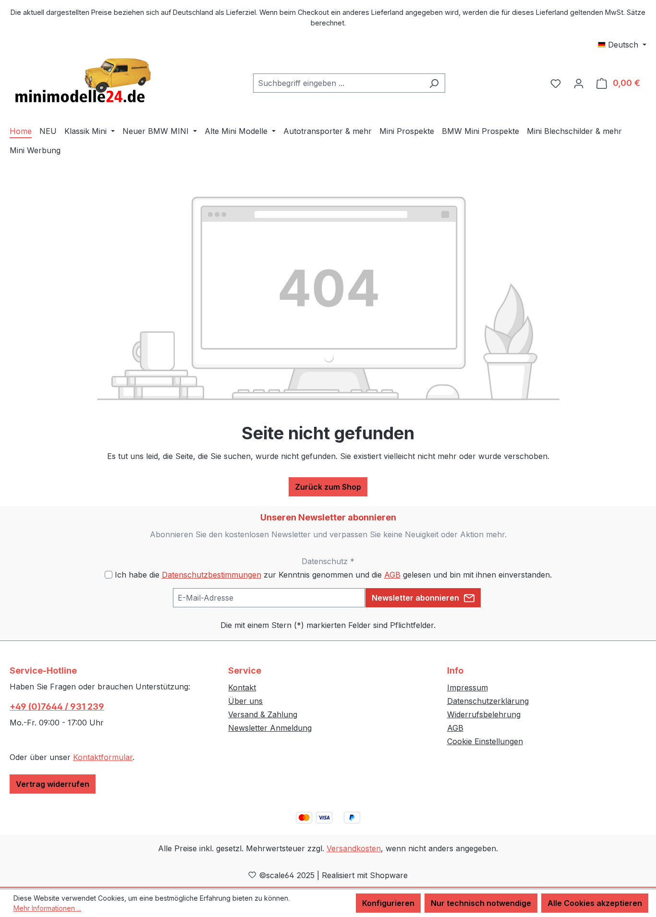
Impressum (467, 687)
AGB (392, 574)
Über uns (245, 701)
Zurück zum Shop (328, 487)
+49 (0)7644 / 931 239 (57, 706)
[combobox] (338, 83)
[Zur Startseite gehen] (82, 81)
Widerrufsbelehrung (484, 714)
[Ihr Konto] (578, 83)
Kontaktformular (103, 757)
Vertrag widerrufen (52, 784)
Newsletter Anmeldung (270, 728)
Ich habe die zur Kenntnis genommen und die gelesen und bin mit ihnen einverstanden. (333, 574)
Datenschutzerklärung (488, 701)
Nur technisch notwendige (481, 903)
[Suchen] (434, 83)
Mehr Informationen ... (47, 908)
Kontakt (242, 687)
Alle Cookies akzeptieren (594, 903)
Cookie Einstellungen (485, 741)
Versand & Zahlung (262, 714)
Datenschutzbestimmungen (211, 574)
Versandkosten (354, 848)
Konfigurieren (388, 903)
